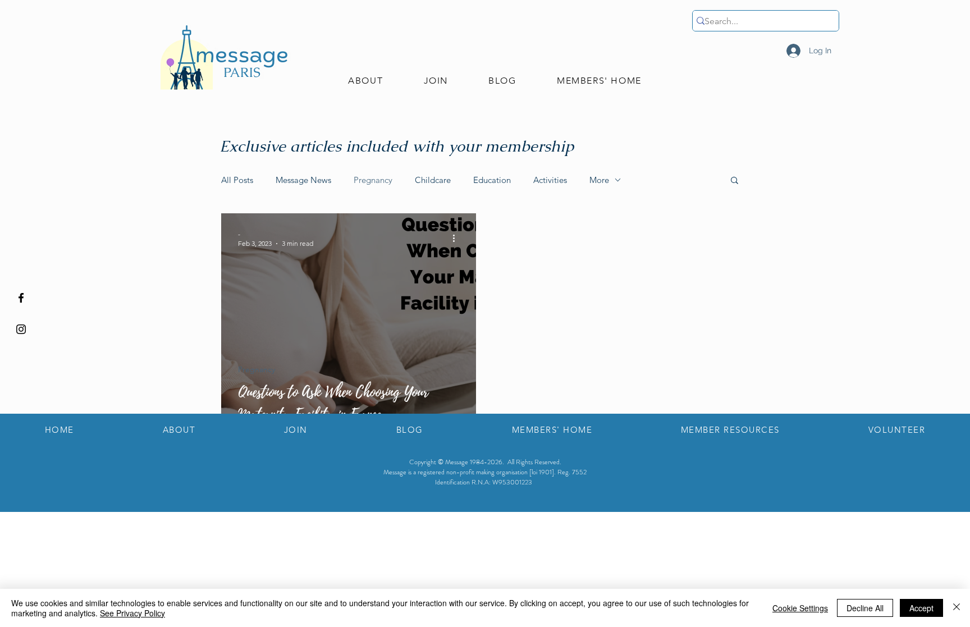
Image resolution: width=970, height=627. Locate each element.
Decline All (865, 608)
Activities (550, 180)
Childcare (433, 180)
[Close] (956, 608)
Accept (921, 608)
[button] (365, 81)
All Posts (237, 180)
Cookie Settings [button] (800, 608)
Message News (303, 180)
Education (492, 180)
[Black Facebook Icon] (21, 297)
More (599, 180)
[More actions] (457, 238)
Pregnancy (373, 180)
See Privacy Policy (132, 613)
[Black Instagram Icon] (21, 329)
